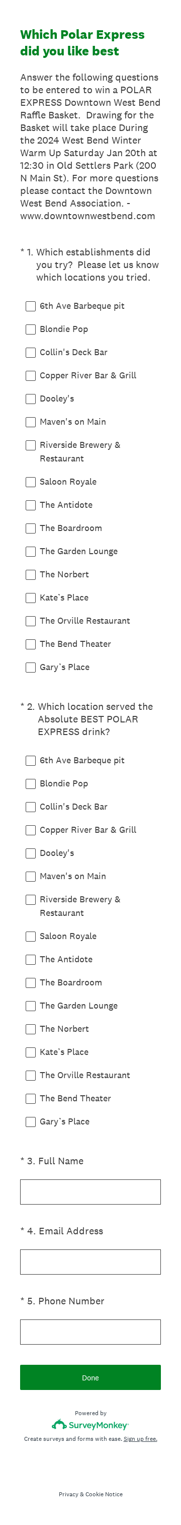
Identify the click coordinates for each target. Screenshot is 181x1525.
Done (90, 1377)
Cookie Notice (104, 1494)
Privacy (68, 1494)
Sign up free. (140, 1439)
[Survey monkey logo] (91, 1424)
